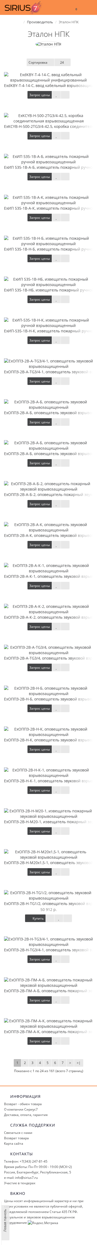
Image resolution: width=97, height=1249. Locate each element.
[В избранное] (56, 95)
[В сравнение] (65, 95)
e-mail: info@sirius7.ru (21, 1177)
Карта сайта (13, 1143)
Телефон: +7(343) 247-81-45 (25, 1161)
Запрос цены (39, 95)
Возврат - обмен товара (23, 1104)
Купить (38, 918)
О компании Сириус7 (21, 1109)
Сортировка (38, 62)
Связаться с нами (18, 1132)
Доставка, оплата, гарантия (26, 1114)
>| (79, 1062)
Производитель (40, 22)
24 (62, 62)
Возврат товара (16, 1138)
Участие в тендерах (19, 1183)
